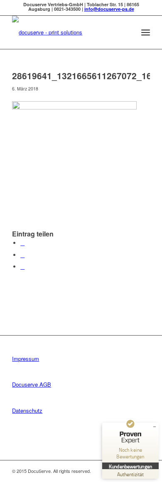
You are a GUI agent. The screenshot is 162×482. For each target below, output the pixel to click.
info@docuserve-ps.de (109, 9)
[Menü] (145, 32)
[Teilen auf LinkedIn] (22, 266)
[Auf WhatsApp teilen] (22, 255)
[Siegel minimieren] (154, 427)
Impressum (25, 359)
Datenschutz (27, 410)
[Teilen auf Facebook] (22, 243)
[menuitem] (127, 32)
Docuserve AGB (31, 384)
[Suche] (127, 32)
